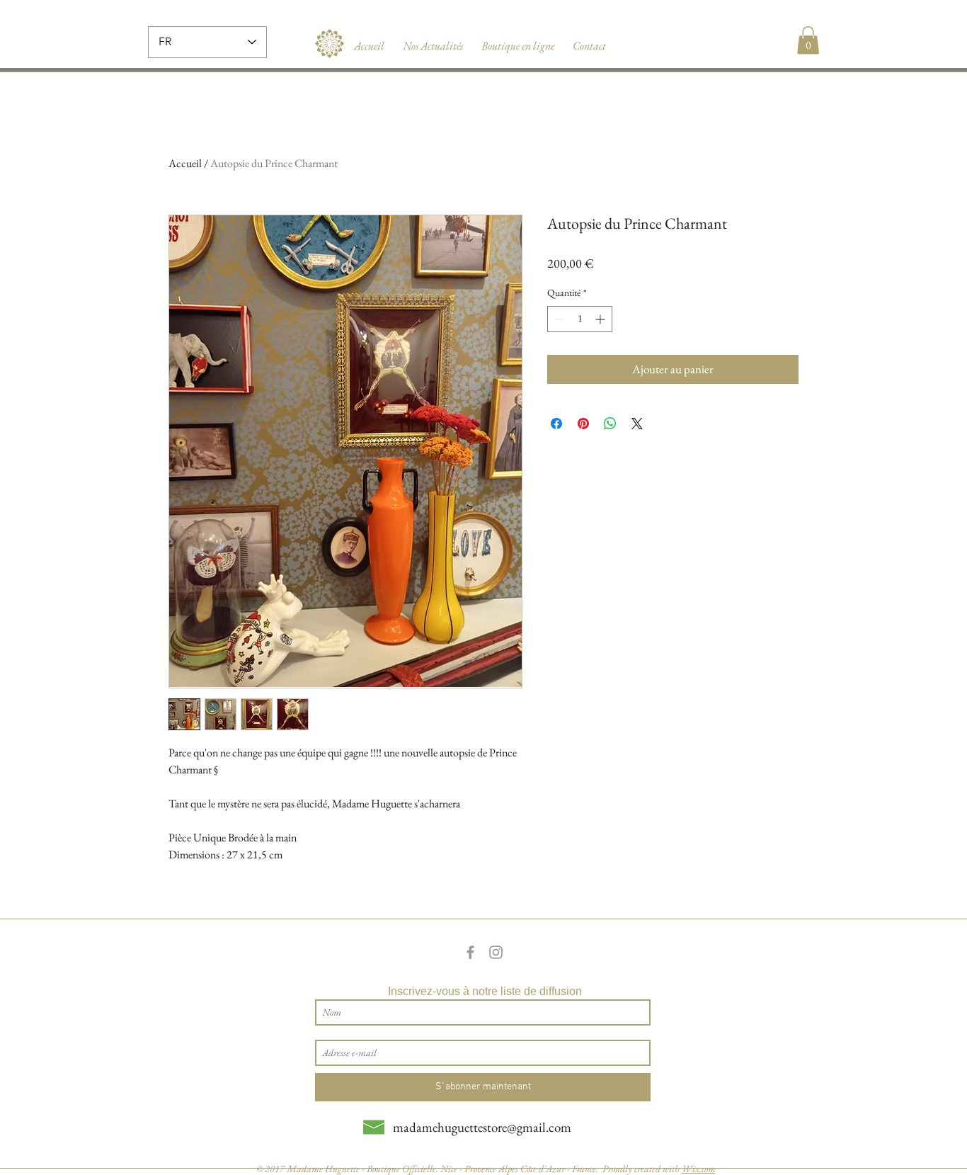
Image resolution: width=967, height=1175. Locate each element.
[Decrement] (558, 319)
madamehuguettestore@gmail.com (482, 1127)
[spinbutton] (580, 319)
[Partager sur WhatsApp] (610, 423)
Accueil (185, 163)
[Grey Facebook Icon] (470, 952)
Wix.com (699, 1168)
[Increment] (601, 319)
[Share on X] (637, 423)
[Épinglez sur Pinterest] (583, 423)
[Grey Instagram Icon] (496, 952)
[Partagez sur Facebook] (556, 423)
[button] (808, 40)
